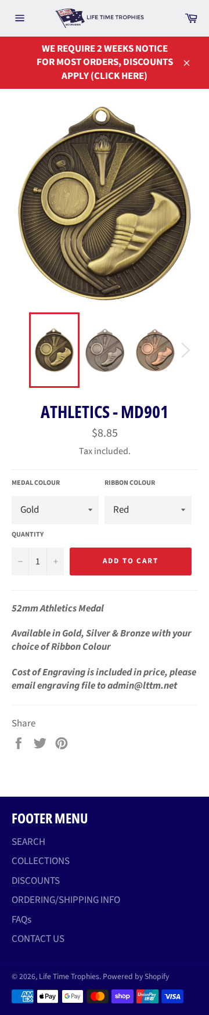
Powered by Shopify (136, 976)
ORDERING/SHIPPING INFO (66, 900)
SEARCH (28, 842)
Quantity (28, 534)
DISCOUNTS (36, 881)
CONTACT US (38, 939)
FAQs (21, 920)
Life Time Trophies (69, 976)
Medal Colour (36, 483)
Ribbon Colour (130, 483)
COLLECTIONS (41, 861)
